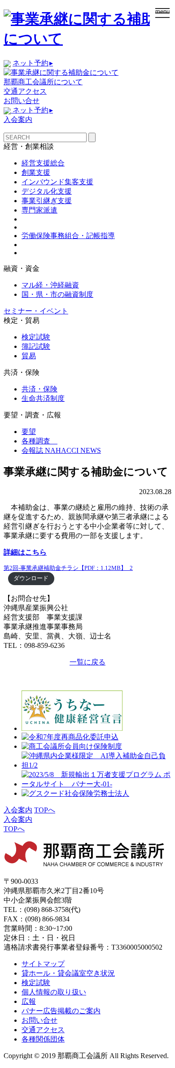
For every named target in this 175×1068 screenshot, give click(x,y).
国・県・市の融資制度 (57, 294)
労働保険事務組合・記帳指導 (68, 235)
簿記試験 (36, 346)
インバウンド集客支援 (57, 182)
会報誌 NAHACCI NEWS (61, 450)
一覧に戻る (87, 662)
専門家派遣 (39, 210)
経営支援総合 (43, 163)
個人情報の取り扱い (54, 992)
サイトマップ (43, 964)
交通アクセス (25, 91)
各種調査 (39, 441)
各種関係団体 (43, 1039)
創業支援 (36, 172)
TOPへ (44, 810)
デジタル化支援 (47, 191)
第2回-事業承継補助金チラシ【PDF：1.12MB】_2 (68, 568)
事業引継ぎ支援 (47, 200)
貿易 (29, 356)
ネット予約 (33, 63)
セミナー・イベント (36, 311)
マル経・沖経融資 (50, 285)
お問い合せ (21, 100)
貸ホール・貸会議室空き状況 (68, 973)
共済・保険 (39, 389)
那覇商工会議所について (43, 82)
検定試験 (36, 337)
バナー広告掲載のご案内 (61, 1011)
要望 (29, 431)
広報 (29, 1001)
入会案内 (18, 119)
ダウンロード (30, 578)
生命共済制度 (43, 398)
